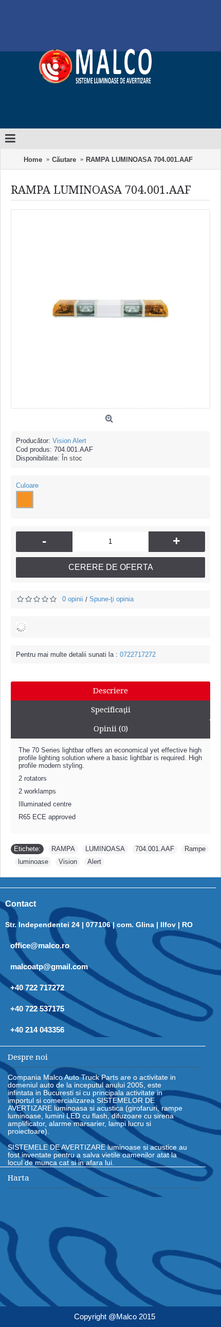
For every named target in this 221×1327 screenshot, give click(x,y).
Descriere (110, 690)
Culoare (27, 485)
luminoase (33, 861)
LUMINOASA (105, 849)
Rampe (195, 849)
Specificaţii (111, 709)
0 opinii (72, 599)
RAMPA (63, 849)
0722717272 (138, 654)
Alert (94, 861)
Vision (68, 861)
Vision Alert (69, 441)
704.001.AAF (154, 849)
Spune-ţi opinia (111, 599)
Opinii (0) (111, 728)
